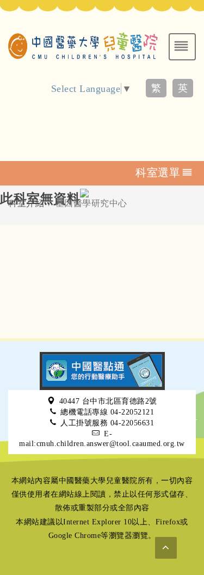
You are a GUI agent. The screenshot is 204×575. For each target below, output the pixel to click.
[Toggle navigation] (182, 46)
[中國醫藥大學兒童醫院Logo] (83, 44)
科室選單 (157, 172)
